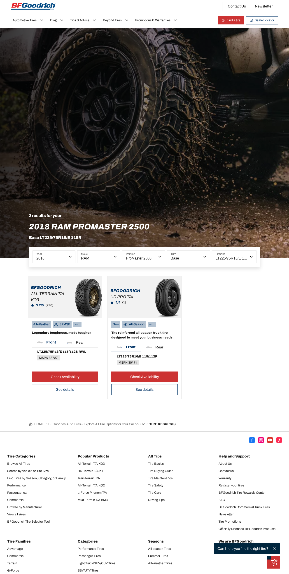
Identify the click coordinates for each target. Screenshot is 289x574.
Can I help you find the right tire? (242, 548)
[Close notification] (274, 548)
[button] (70, 256)
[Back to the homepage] (33, 6)
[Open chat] (273, 562)
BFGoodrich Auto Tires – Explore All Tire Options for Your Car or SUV (96, 424)
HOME (39, 424)
